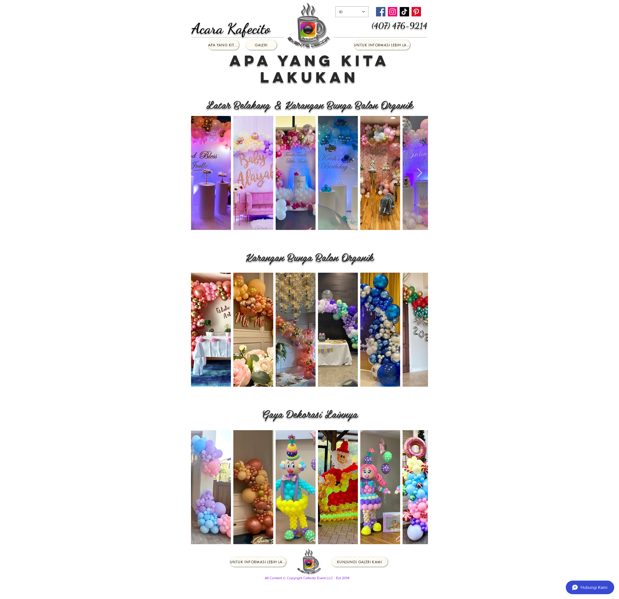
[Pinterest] (416, 11)
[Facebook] (380, 11)
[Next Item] (419, 173)
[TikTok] (404, 11)
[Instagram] (392, 11)
